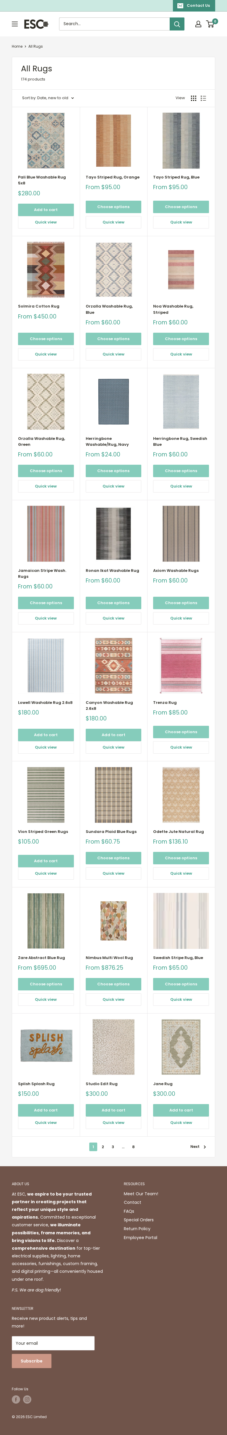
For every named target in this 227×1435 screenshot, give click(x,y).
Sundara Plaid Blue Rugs (111, 831)
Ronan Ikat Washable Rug (112, 570)
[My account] (198, 24)
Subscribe (32, 1361)
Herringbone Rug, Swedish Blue (180, 441)
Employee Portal (140, 1238)
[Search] (177, 23)
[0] (210, 24)
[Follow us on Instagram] (27, 1399)
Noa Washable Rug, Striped (173, 309)
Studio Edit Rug (102, 1084)
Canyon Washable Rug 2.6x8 (109, 705)
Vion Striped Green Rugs (43, 831)
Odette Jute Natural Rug (178, 831)
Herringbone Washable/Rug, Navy (107, 441)
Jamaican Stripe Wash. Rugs (42, 573)
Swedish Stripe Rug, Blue (178, 958)
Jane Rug (163, 1084)
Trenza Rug (165, 702)
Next (195, 1146)
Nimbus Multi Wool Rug (109, 958)
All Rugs (35, 46)
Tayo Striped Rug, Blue (176, 177)
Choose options (113, 207)
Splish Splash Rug (36, 1084)
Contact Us (198, 5)
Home (17, 46)
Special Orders (139, 1220)
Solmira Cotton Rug (38, 306)
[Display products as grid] (193, 98)
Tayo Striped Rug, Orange (113, 177)
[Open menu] (15, 24)
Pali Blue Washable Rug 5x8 (42, 180)
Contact (132, 1202)
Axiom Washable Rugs (176, 570)
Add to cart (46, 210)
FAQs (129, 1211)
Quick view (46, 222)
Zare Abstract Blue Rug (41, 958)
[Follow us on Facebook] (16, 1399)
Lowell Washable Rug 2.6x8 (45, 702)
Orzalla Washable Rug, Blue (109, 309)
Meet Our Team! (141, 1194)
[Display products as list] (203, 98)
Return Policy (137, 1229)
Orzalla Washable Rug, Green (41, 441)
